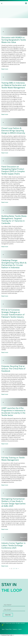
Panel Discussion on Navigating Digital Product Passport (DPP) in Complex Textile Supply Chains (13, 170)
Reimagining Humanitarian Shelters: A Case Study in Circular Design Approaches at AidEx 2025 (13, 502)
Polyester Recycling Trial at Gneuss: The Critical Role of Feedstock (13, 368)
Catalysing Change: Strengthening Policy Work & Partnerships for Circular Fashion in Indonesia (13, 264)
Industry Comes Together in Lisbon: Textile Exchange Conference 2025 (13, 545)
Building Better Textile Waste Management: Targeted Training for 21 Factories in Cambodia (14, 219)
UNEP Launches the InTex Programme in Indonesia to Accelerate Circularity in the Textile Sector (13, 412)
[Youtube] (19, 632)
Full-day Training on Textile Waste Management (13, 458)
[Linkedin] (13, 0)
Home (3, 629)
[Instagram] (11, 0)
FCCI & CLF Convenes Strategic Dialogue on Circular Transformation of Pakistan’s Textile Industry (12, 313)
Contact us (15, 629)
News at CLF (23, 31)
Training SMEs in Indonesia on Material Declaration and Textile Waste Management (13, 85)
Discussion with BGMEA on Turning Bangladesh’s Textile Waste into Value (13, 39)
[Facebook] (8, 0)
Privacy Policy (8, 629)
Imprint (19, 629)
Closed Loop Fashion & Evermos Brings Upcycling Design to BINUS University (13, 130)
